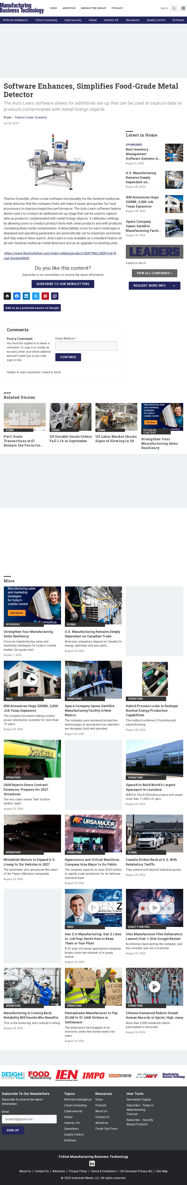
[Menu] (183, 8)
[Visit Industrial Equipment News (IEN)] (66, 1075)
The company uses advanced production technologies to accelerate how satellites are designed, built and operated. (92, 724)
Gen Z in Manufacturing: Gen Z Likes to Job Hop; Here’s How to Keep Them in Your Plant (93, 938)
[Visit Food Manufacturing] (39, 1075)
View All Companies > (154, 273)
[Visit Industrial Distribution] (120, 1075)
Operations (74, 698)
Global (71, 624)
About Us (25, 1171)
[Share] (16, 296)
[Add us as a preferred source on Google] (54, 296)
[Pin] (45, 296)
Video (9, 698)
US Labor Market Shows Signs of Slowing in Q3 (116, 438)
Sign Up (13, 1130)
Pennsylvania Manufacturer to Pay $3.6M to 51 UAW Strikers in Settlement (91, 1017)
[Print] (7, 296)
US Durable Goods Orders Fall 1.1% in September (70, 438)
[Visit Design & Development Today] (13, 1075)
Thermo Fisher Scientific (31, 117)
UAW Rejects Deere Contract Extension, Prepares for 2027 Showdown (26, 789)
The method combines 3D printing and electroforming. (151, 722)
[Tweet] (35, 296)
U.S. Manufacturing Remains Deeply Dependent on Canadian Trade (141, 178)
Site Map (162, 1171)
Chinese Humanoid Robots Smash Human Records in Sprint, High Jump (154, 1015)
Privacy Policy (78, 1171)
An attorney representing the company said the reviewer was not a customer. (154, 946)
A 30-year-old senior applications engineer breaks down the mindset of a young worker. (93, 952)
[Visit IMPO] (93, 1075)
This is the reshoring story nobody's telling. (32, 1023)
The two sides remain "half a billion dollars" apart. (27, 801)
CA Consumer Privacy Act (136, 1171)
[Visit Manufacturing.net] (146, 1075)
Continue (68, 357)
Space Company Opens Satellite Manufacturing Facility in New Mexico (143, 226)
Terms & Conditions (103, 1171)
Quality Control (139, 926)
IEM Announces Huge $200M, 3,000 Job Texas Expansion (142, 201)
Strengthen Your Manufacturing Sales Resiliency (159, 443)
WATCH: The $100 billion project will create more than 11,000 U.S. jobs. (154, 797)
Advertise (59, 1171)
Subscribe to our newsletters (63, 284)
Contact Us (42, 1171)
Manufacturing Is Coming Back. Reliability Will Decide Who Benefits (31, 1015)
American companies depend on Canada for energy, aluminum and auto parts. (93, 643)
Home (10, 430)
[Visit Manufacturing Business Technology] (173, 1075)
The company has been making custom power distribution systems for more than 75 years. (31, 720)
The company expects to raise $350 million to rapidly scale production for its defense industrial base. (93, 874)
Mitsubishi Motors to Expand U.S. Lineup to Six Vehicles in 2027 (29, 862)
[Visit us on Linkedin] (92, 1163)
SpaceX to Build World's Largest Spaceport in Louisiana (150, 787)
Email (5, 1111)
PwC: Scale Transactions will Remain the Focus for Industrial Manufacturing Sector (23, 441)
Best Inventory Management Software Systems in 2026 (142, 154)
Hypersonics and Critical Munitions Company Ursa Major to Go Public (92, 862)
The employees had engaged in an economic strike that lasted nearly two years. (90, 1032)
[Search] (174, 8)
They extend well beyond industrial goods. (154, 869)
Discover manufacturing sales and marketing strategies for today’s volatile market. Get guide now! (30, 645)
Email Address (66, 338)
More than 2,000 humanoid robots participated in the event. (148, 1025)
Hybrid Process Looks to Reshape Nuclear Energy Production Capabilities (152, 710)
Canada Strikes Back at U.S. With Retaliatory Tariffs (151, 862)
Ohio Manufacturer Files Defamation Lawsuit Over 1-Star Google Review (154, 936)
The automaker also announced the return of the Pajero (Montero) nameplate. (31, 871)
